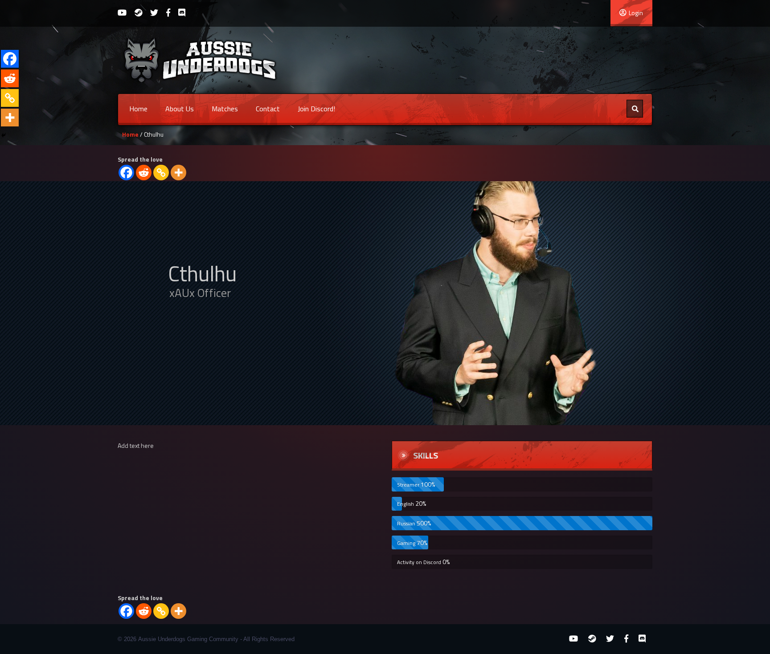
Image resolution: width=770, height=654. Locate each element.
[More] (178, 172)
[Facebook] (126, 172)
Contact (268, 108)
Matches (225, 108)
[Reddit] (144, 172)
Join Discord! (316, 108)
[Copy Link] (161, 172)
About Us (179, 108)
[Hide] (3, 135)
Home (138, 108)
